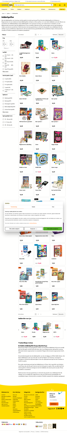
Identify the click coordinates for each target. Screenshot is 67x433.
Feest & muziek (27, 412)
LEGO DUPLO (38, 406)
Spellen (8, 13)
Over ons (15, 394)
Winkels (14, 396)
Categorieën (4, 9)
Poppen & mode (27, 413)
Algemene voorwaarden (24, 431)
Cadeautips (15, 399)
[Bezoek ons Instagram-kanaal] (57, 409)
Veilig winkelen (39, 422)
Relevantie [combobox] (61, 34)
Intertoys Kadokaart (17, 398)
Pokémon (37, 398)
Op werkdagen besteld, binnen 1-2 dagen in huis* (11, 1)
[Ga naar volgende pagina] (41, 35)
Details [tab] (33, 206)
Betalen (3, 398)
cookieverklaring (32, 223)
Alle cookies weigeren (14, 228)
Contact (3, 394)
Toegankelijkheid (16, 410)
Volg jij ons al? (51, 408)
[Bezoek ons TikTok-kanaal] (61, 409)
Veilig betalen (5, 422)
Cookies (37, 431)
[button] (8, 35)
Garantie (3, 401)
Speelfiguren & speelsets (29, 406)
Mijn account (5, 404)
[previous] (18, 330)
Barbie (36, 407)
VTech (36, 399)
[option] (25, 330)
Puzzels (25, 396)
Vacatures (15, 409)
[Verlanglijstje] (55, 5)
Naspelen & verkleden (29, 410)
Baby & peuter (27, 399)
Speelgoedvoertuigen (29, 407)
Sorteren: (55, 34)
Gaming (26, 401)
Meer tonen (5, 71)
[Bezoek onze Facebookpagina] (59, 409)
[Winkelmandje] (64, 5)
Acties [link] (12, 9)
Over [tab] (53, 206)
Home (3, 13)
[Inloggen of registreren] (60, 5)
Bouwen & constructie (29, 394)
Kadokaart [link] (27, 9)
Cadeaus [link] (19, 9)
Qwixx (48, 356)
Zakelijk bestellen (5, 406)
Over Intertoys (16, 392)
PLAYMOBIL (38, 404)
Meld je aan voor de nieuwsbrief (52, 395)
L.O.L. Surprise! (38, 402)
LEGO (36, 394)
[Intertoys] (7, 5)
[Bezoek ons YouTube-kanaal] (63, 409)
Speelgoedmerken (39, 392)
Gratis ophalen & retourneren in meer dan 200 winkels (35, 1)
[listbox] (41, 330)
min (3, 41)
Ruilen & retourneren (6, 399)
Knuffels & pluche (28, 415)
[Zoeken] (51, 5)
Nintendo (37, 396)
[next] (65, 330)
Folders (14, 406)
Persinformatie (5, 402)
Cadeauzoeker (16, 401)
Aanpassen (32, 228)
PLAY (61, 9)
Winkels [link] (43, 9)
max (11, 41)
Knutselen (26, 409)
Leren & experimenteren (29, 417)
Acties (14, 404)
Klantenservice (52, 9)
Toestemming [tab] (14, 206)
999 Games (38, 401)
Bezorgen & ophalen (6, 396)
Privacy (32, 431)
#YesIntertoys (16, 412)
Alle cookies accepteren (52, 228)
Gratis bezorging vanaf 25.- (56, 1)
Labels (14, 402)
